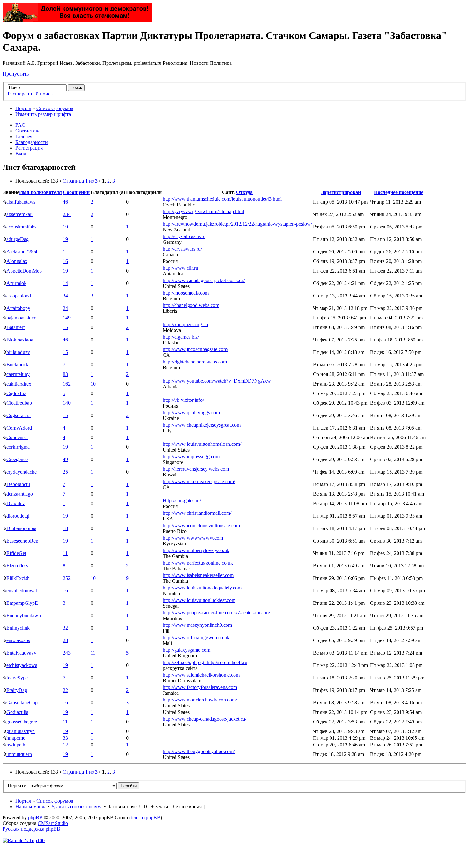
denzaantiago (19, 494)
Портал (23, 108)
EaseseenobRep (22, 540)
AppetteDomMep (24, 270)
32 (65, 628)
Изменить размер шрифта (43, 114)
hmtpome (15, 738)
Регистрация (29, 148)
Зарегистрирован (341, 192)
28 (65, 640)
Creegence (17, 459)
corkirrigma (18, 447)
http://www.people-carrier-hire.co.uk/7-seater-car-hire (216, 612)
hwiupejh (15, 744)
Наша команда (31, 806)
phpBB (35, 817)
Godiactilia (17, 712)
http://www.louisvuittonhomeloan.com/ (202, 444)
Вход (20, 153)
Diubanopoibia (21, 528)
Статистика (28, 130)
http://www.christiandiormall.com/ (197, 513)
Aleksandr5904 (21, 251)
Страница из (80, 180)
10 (93, 383)
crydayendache (21, 472)
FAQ (20, 125)
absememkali (19, 214)
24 (65, 308)
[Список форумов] (77, 20)
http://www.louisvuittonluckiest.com (199, 600)
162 (67, 383)
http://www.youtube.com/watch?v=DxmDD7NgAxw (217, 381)
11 (65, 553)
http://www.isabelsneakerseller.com (198, 575)
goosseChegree (21, 721)
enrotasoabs (18, 640)
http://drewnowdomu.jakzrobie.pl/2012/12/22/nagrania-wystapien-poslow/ (237, 224)
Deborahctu (18, 484)
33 (65, 738)
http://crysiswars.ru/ (182, 248)
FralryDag (16, 690)
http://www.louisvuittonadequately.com (202, 587)
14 (65, 283)
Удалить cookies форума (77, 806)
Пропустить (16, 74)
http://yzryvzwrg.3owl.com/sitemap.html (203, 211)
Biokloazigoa (19, 339)
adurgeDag (17, 239)
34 (65, 295)
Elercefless (17, 565)
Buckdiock (17, 364)
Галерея (23, 136)
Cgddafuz (16, 393)
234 (67, 214)
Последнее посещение (398, 192)
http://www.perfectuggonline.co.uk (198, 562)
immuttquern (19, 754)
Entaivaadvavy (21, 652)
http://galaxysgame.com (186, 650)
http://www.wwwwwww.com (193, 538)
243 (67, 652)
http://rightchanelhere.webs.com (195, 361)
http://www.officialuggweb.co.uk (196, 637)
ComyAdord (19, 427)
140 (67, 403)
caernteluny (18, 374)
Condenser (17, 437)
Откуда (244, 192)
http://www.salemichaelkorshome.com (201, 675)
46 (65, 202)
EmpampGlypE (22, 603)
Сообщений (76, 192)
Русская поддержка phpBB (31, 829)
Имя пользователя (40, 192)
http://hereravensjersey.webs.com (196, 469)
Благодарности (31, 142)
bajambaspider (20, 317)
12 (65, 744)
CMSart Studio (53, 823)
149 (67, 317)
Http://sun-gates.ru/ (182, 500)
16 (65, 261)
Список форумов (54, 108)
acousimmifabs (21, 226)
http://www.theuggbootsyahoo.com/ (199, 751)
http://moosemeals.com (186, 293)
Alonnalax (16, 261)
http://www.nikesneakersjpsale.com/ (199, 481)
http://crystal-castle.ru (184, 236)
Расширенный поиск (30, 93)
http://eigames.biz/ (181, 337)
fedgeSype (17, 677)
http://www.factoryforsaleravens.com (200, 687)
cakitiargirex (18, 383)
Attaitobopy (18, 308)
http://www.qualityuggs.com (191, 412)
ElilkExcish (18, 578)
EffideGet (16, 553)
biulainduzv (18, 352)
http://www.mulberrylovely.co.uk (196, 550)
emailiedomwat (21, 590)
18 (65, 528)
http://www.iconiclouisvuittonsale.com (201, 525)
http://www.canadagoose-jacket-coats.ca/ (204, 280)
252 (67, 578)
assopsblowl (18, 295)
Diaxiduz (15, 503)
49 (65, 459)
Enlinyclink (18, 628)
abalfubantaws (20, 202)
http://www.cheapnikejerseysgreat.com (202, 425)
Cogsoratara (18, 415)
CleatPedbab (19, 403)
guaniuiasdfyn (20, 731)
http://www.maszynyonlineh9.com (197, 625)
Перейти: (18, 785)
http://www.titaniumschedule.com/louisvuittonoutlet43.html (222, 199)
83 (65, 374)
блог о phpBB (145, 817)
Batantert (15, 327)
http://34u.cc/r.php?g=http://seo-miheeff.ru (205, 662)
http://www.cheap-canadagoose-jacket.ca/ (204, 719)
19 (65, 226)
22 (65, 690)
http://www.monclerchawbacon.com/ (200, 699)
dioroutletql (17, 516)
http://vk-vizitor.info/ (183, 400)
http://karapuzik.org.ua (185, 324)
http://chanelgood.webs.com (191, 305)
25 (65, 472)
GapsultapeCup (22, 702)
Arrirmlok (16, 283)
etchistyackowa (21, 665)
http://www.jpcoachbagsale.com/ (195, 349)
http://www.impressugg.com (191, 456)
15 (65, 327)
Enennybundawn (23, 615)
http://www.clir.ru (180, 268)
